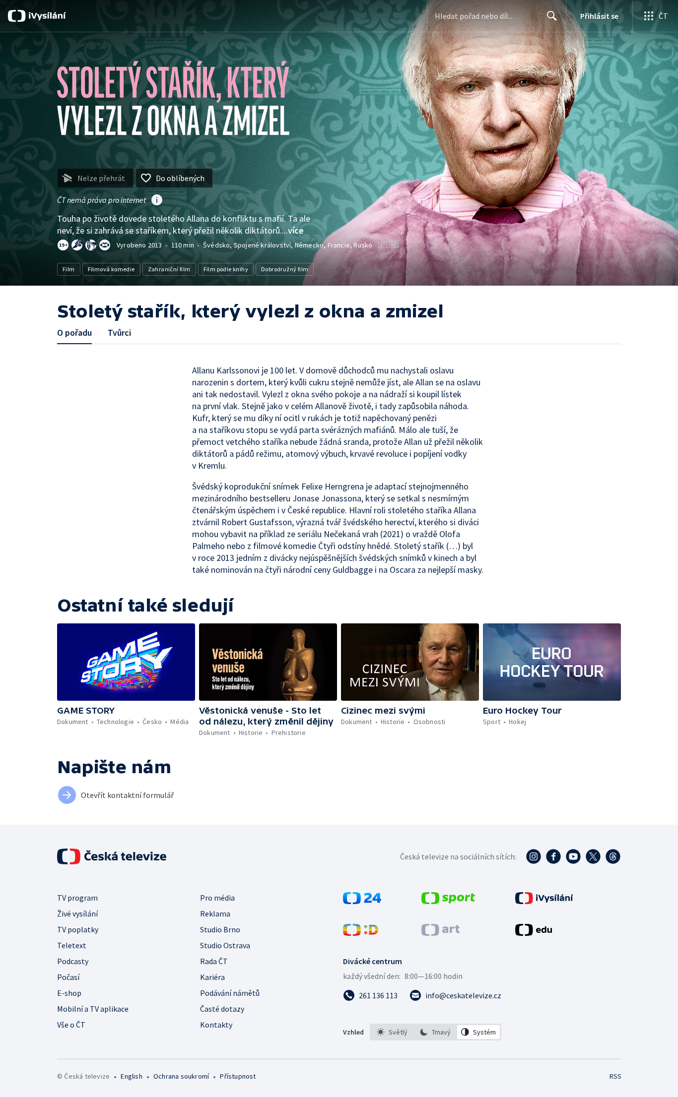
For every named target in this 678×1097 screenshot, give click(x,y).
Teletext (71, 945)
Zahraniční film (169, 269)
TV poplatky (77, 929)
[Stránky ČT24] (362, 901)
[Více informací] (157, 201)
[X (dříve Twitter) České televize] (593, 856)
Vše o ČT (71, 1025)
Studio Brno (220, 929)
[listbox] (435, 1032)
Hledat (552, 16)
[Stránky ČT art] (440, 933)
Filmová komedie (111, 269)
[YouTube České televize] (573, 856)
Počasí (68, 977)
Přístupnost (238, 1076)
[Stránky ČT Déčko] (360, 933)
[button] (126, 662)
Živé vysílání (77, 913)
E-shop (69, 993)
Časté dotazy (222, 1009)
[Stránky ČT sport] (448, 901)
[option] (392, 1032)
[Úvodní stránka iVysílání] (46, 16)
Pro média (217, 898)
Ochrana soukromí (181, 1076)
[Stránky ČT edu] (533, 933)
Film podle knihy (225, 269)
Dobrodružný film (284, 269)
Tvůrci (119, 332)
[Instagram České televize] (534, 856)
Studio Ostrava (225, 945)
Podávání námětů (230, 993)
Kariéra (212, 977)
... (293, 230)
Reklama (215, 913)
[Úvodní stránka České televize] (112, 856)
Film (69, 269)
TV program (77, 898)
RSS (615, 1076)
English (131, 1076)
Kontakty (216, 1025)
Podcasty (72, 961)
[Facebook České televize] (553, 856)
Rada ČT (214, 961)
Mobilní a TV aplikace (93, 1009)
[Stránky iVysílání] (544, 901)
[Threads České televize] (613, 856)
